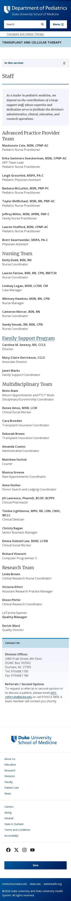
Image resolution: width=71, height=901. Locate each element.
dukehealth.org (53, 884)
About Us (9, 759)
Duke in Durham (14, 824)
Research (9, 770)
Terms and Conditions (17, 829)
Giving (7, 812)
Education (10, 764)
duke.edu (35, 884)
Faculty (8, 782)
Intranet (9, 818)
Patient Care (11, 787)
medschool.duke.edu (14, 884)
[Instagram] (24, 850)
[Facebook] (8, 850)
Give (35, 865)
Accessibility (11, 835)
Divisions (9, 776)
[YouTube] (32, 850)
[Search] (42, 24)
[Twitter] (16, 850)
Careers (8, 806)
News (7, 793)
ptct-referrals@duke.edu (31, 695)
